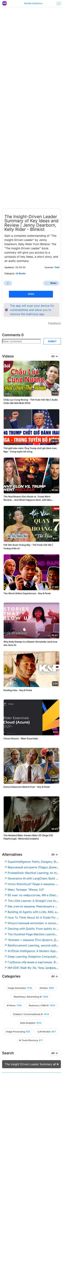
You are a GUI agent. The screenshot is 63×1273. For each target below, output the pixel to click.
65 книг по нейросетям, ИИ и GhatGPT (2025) (33, 895)
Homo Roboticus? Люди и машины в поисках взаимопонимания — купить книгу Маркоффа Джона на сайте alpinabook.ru (33, 884)
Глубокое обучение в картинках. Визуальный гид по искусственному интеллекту (33, 962)
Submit (52, 341)
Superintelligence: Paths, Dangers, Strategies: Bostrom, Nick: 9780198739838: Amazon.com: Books (33, 861)
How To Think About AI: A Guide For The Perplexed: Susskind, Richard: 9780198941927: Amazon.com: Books (33, 917)
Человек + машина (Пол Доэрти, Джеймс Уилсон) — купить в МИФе (33, 940)
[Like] (8, 283)
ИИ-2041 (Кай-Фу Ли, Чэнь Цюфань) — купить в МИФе (33, 967)
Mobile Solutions (33, 3)
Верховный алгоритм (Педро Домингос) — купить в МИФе (33, 867)
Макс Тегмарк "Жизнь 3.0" (26, 889)
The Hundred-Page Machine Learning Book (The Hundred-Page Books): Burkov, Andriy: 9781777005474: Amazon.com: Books (33, 934)
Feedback (54, 323)
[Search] (58, 1064)
